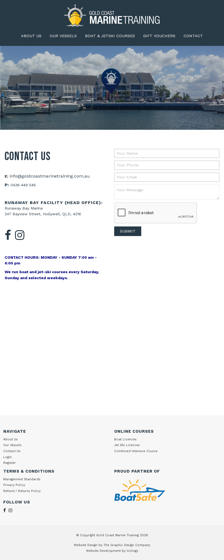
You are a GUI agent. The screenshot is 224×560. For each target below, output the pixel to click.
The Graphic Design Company (127, 545)
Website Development (103, 551)
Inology (132, 551)
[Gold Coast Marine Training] (112, 15)
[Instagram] (20, 235)
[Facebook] (8, 235)
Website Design (86, 545)
